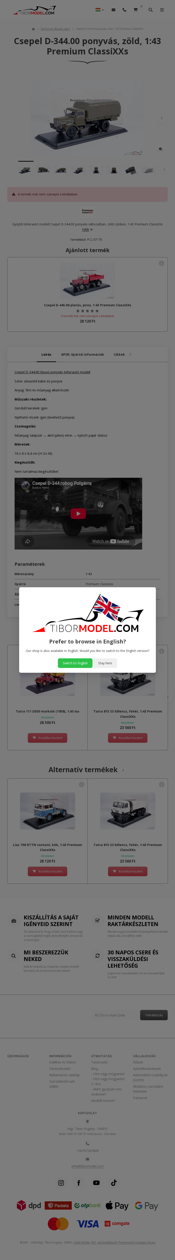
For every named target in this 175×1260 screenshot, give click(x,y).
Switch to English (75, 663)
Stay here (105, 663)
